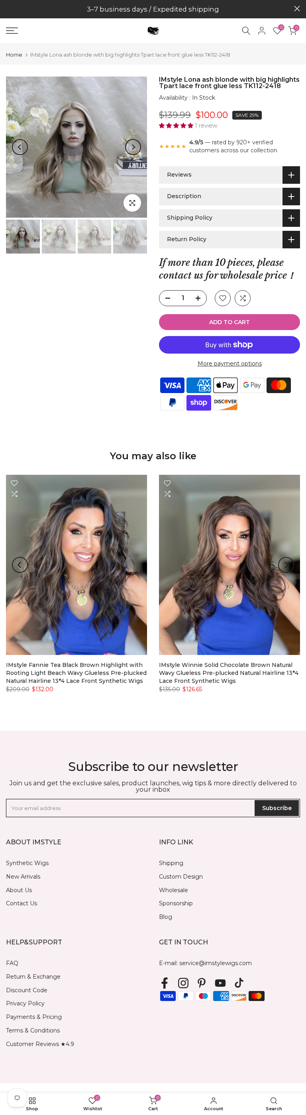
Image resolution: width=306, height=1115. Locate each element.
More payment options (230, 363)
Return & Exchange (33, 976)
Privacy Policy (25, 1003)
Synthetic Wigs (27, 863)
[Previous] (20, 147)
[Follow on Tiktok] (239, 983)
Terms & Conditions (33, 1030)
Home (14, 54)
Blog (165, 916)
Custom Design (181, 876)
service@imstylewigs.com (215, 963)
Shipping (171, 863)
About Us (19, 890)
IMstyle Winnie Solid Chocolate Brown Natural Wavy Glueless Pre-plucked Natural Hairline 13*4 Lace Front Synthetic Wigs (228, 673)
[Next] (133, 147)
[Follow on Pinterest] (201, 983)
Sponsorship (176, 903)
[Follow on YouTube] (220, 983)
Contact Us (21, 903)
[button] (177, 125)
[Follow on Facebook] (164, 983)
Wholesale (173, 890)
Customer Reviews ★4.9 (40, 1044)
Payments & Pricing (34, 1017)
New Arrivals (23, 876)
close (9, 9)
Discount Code (26, 990)
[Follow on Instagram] (183, 983)
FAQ (12, 963)
